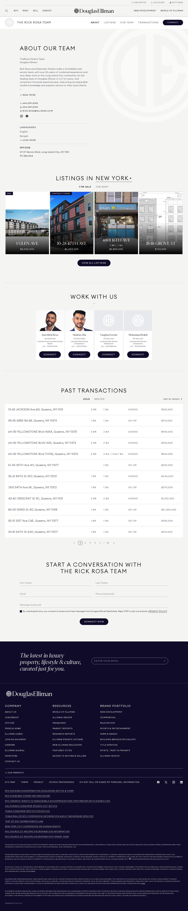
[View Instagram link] (173, 783)
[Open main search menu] (7, 10)
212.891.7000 (41, 854)
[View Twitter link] (166, 783)
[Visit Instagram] (21, 116)
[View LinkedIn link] (181, 783)
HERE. (143, 883)
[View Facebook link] (158, 783)
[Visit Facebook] (27, 116)
